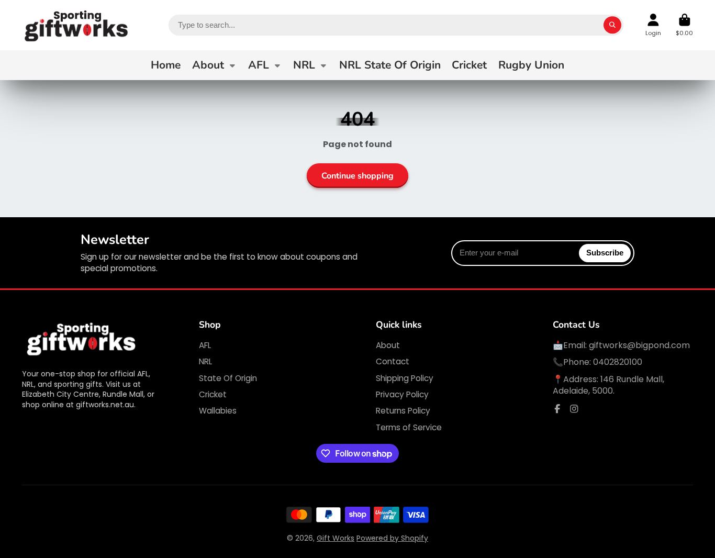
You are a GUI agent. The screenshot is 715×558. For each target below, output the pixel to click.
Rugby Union (531, 65)
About (208, 65)
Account (653, 25)
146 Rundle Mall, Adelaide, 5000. (608, 385)
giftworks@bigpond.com (639, 345)
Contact (392, 361)
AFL (258, 65)
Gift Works (335, 538)
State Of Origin (228, 378)
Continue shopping (357, 176)
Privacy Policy (402, 394)
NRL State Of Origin (390, 65)
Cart (684, 25)
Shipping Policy (404, 378)
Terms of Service (409, 427)
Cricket (469, 65)
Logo (77, 25)
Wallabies (218, 410)
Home (166, 65)
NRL (304, 65)
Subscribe (604, 252)
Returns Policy (403, 410)
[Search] (612, 25)
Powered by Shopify (392, 538)
